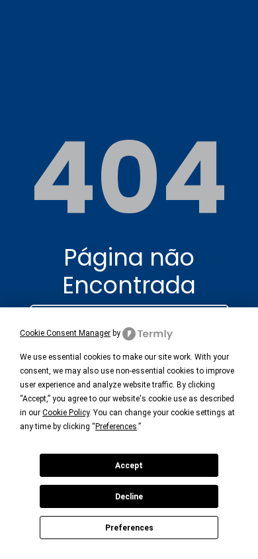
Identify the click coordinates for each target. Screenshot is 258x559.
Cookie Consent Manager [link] (65, 333)
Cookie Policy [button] (65, 412)
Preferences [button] (116, 426)
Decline (129, 496)
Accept (129, 465)
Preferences (129, 528)
